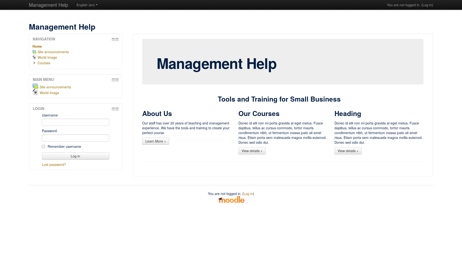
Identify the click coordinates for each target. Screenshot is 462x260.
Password (49, 130)
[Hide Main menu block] (113, 79)
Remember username (64, 146)
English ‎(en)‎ (86, 4)
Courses (44, 62)
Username (50, 115)
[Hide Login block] (113, 109)
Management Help (48, 4)
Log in (427, 4)
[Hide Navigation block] (113, 39)
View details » (252, 150)
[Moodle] (231, 199)
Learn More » (155, 141)
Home (37, 46)
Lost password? (54, 164)
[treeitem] (75, 46)
